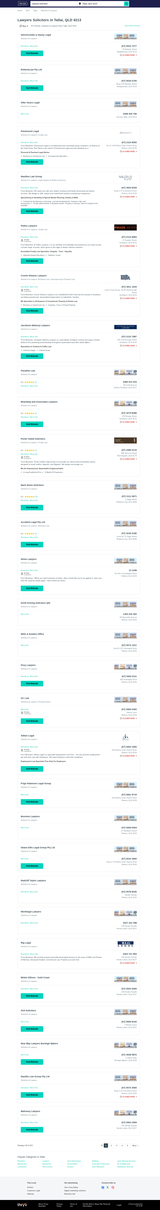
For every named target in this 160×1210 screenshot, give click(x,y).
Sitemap (30, 1194)
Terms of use (73, 1205)
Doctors (70, 1167)
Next (134, 1146)
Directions (25, 46)
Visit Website (32, 53)
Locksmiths (22, 1167)
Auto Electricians (74, 1161)
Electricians (22, 1164)
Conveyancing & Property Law (62, 279)
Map (24, 26)
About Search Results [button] (132, 26)
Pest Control (47, 1167)
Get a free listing (71, 1187)
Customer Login (33, 1191)
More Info (34, 46)
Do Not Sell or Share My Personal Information (96, 1205)
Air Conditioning (123, 1164)
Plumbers (21, 1161)
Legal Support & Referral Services (52, 180)
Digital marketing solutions (75, 1191)
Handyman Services (125, 1167)
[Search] (126, 4)
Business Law (43, 279)
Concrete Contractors (101, 1164)
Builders (95, 1161)
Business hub (69, 1194)
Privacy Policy (59, 1205)
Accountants (72, 1164)
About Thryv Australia (43, 1205)
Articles (30, 1187)
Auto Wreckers (98, 1167)
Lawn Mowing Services (126, 1161)
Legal (119, 1205)
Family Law (42, 135)
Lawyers (45, 1161)
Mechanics (46, 1164)
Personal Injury (44, 702)
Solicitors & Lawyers (29, 39)
